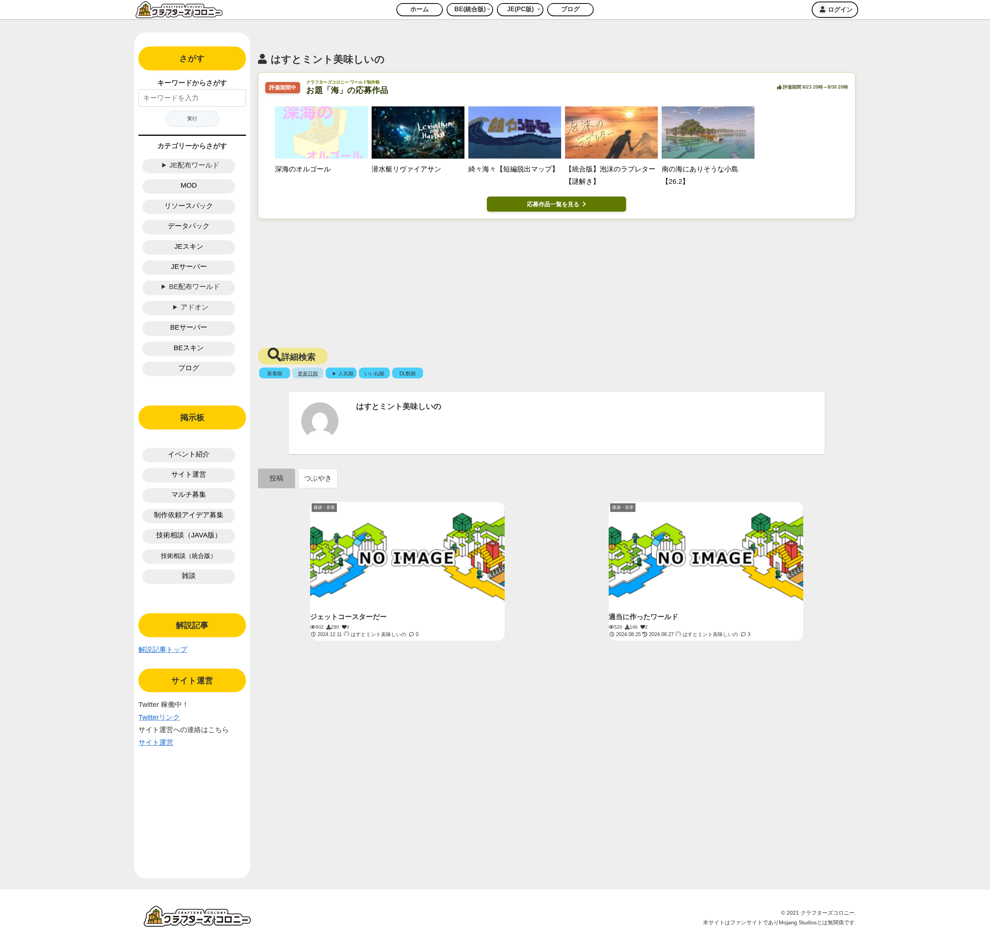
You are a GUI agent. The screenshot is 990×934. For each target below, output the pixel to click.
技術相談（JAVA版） (189, 535)
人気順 (345, 373)
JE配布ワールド (194, 165)
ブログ (188, 368)
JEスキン (188, 246)
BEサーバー (188, 327)
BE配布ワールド (194, 287)
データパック (189, 226)
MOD (189, 185)
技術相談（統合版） (189, 556)
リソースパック (188, 206)
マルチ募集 (188, 494)
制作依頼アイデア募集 (189, 515)
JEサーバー (189, 266)
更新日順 (308, 373)
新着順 (274, 373)
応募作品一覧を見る (553, 204)
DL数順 (407, 373)
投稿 (276, 478)
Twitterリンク (159, 717)
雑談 (189, 576)
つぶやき (318, 478)
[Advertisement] (556, 281)
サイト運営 (188, 474)
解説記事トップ (162, 649)
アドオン (194, 307)
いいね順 (374, 373)
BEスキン (189, 348)
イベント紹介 (189, 454)
